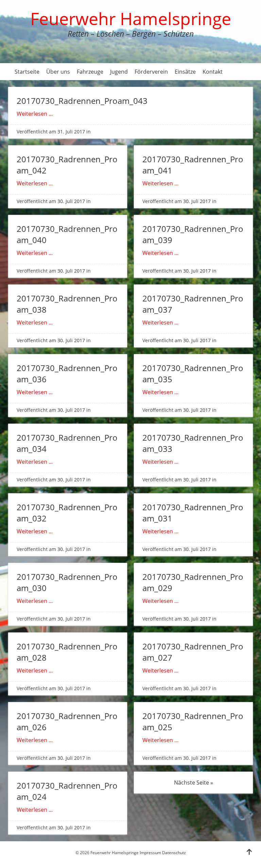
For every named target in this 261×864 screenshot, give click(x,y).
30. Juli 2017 (71, 201)
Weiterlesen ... (35, 113)
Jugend (119, 71)
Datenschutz (174, 853)
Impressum (150, 853)
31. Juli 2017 (71, 131)
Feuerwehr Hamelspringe (130, 18)
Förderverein (151, 71)
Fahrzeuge (90, 71)
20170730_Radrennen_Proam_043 (82, 100)
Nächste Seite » (193, 782)
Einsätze (185, 71)
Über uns (58, 71)
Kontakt (213, 71)
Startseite (27, 71)
